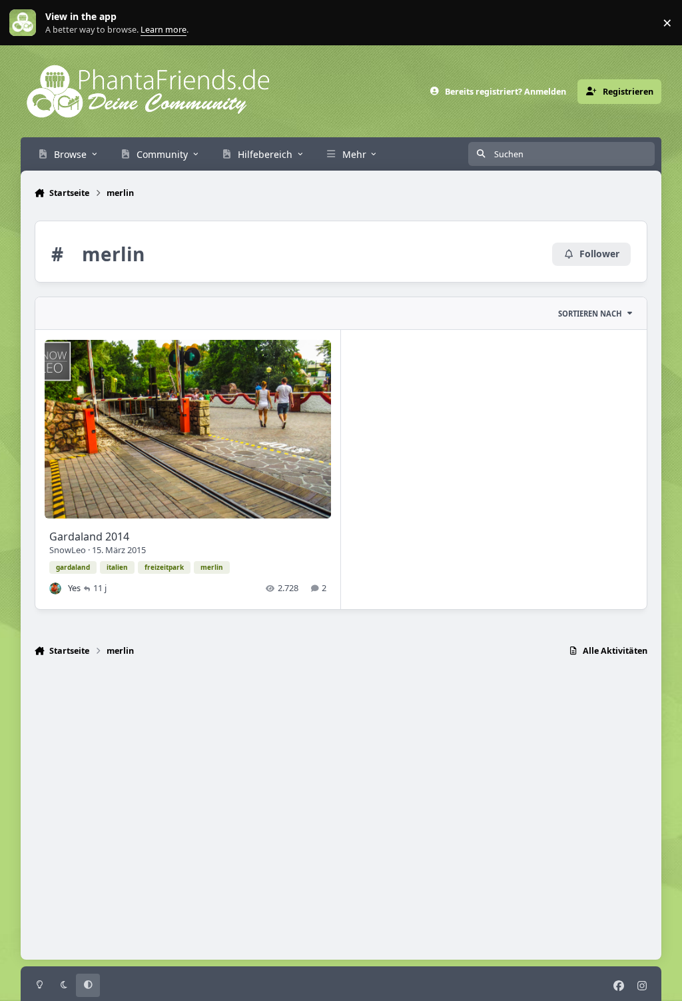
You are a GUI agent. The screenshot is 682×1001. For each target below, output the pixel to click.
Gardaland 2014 (89, 536)
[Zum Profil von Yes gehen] (55, 588)
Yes (74, 588)
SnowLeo (67, 550)
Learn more (25, 23)
